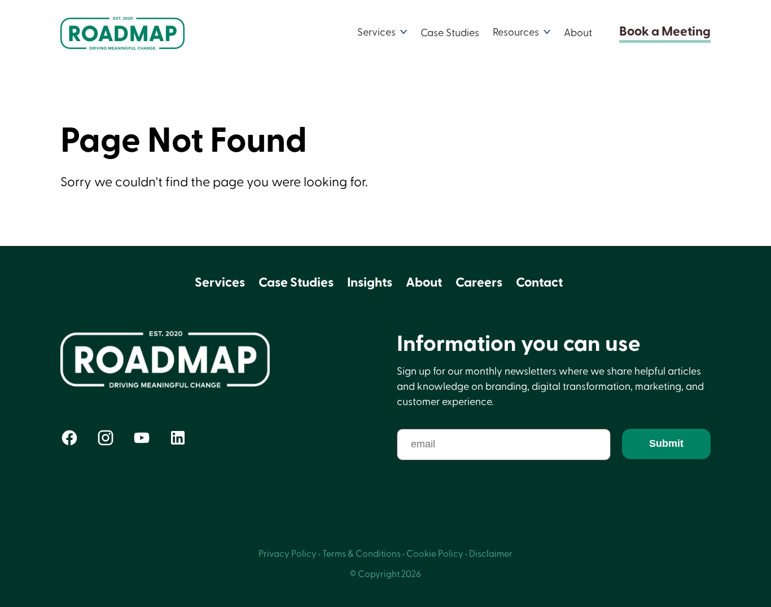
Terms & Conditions (361, 554)
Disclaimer (490, 554)
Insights (369, 282)
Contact (539, 282)
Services (220, 282)
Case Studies (449, 32)
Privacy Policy (288, 554)
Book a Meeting (665, 32)
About (578, 32)
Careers (478, 282)
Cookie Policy (434, 554)
